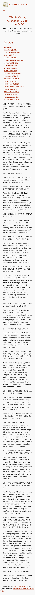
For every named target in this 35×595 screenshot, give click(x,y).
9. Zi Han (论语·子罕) (10, 71)
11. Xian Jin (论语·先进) (11, 76)
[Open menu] (4, 10)
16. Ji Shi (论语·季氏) (10, 89)
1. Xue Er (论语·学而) (10, 50)
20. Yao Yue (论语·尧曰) (11, 99)
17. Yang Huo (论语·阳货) (11, 92)
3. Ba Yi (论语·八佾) (10, 55)
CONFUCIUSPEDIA (18, 4)
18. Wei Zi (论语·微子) (10, 94)
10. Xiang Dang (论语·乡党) (12, 73)
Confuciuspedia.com (21, 586)
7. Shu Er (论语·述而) (10, 65)
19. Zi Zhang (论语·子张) (11, 97)
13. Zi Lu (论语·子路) (10, 81)
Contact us (24, 589)
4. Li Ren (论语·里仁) (10, 58)
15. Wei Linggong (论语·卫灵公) (14, 86)
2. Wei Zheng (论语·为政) (12, 52)
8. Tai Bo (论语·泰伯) (10, 68)
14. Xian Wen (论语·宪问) (12, 84)
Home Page (7, 47)
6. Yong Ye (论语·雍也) (11, 63)
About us (16, 589)
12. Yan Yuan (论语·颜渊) (11, 79)
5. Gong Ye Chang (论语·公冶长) (14, 60)
